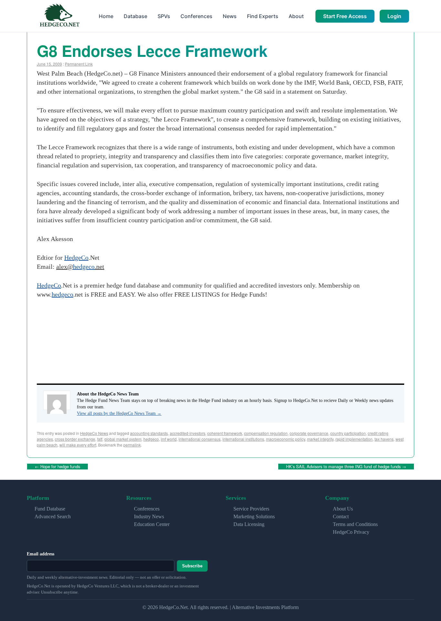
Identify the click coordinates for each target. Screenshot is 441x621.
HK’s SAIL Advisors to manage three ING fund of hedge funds (346, 466)
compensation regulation (266, 433)
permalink (132, 444)
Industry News (149, 516)
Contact (341, 516)
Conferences (196, 16)
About (296, 16)
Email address (40, 554)
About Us (343, 508)
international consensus (200, 439)
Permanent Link (79, 64)
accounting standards (149, 433)
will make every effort (77, 444)
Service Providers (251, 508)
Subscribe (192, 565)
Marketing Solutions (254, 516)
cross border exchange (75, 439)
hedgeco (84, 266)
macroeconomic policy (285, 439)
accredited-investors (187, 433)
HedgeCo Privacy (351, 532)
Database (135, 16)
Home (106, 16)
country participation (348, 433)
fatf (99, 439)
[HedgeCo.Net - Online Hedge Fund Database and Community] (59, 16)
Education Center (151, 524)
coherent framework (224, 433)
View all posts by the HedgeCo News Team (119, 413)
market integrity (320, 439)
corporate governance (309, 433)
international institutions (243, 439)
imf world (169, 439)
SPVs (164, 16)
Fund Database (50, 508)
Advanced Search (53, 516)
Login (394, 16)
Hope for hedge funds (57, 466)
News (230, 16)
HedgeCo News (94, 433)
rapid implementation (354, 439)
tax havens (384, 439)
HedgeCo (76, 257)
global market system (122, 439)
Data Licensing (248, 524)
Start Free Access (345, 16)
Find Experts (262, 16)
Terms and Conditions (355, 524)
